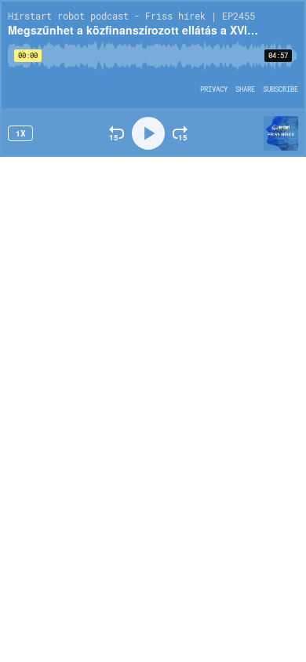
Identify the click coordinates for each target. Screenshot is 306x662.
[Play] (148, 133)
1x (21, 133)
